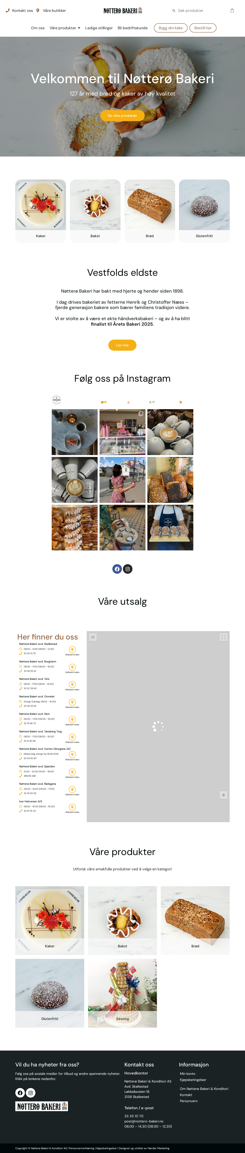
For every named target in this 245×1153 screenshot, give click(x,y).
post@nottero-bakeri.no (143, 1121)
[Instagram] (127, 569)
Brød (150, 236)
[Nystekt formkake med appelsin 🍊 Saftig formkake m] (170, 528)
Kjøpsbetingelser (106, 1148)
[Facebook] (117, 569)
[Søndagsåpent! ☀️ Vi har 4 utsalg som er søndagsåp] (122, 432)
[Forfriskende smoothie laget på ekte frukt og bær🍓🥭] (122, 480)
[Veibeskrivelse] (72, 649)
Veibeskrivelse (72, 654)
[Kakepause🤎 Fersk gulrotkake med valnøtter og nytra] (75, 432)
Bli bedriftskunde (133, 27)
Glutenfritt (204, 236)
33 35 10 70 (133, 1116)
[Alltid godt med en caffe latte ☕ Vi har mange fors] (170, 432)
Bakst (95, 236)
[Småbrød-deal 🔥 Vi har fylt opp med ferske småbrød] (170, 480)
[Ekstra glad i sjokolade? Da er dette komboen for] (122, 528)
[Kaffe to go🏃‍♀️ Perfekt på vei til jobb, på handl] (75, 480)
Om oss (38, 27)
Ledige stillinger (99, 27)
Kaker (41, 236)
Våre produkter (63, 27)
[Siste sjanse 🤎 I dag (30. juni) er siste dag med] (75, 528)
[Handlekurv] (232, 10)
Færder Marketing (158, 1148)
